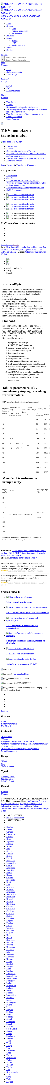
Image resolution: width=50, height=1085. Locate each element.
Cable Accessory (13, 119)
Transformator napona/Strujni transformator (24, 114)
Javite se (4, 711)
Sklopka (9, 104)
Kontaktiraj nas (6, 245)
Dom (3, 165)
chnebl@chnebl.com (21, 674)
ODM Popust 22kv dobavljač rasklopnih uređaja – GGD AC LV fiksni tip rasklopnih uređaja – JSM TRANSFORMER (24, 249)
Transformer (11, 102)
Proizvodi (11, 165)
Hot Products (32, 801)
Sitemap (42, 801)
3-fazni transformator (10, 803)
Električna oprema (14, 116)
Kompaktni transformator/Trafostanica (22, 107)
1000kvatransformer (20, 808)
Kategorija (31, 165)
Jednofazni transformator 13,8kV (23, 558)
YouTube (16, 245)
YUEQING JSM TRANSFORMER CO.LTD (20, 17)
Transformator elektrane (21, 806)
